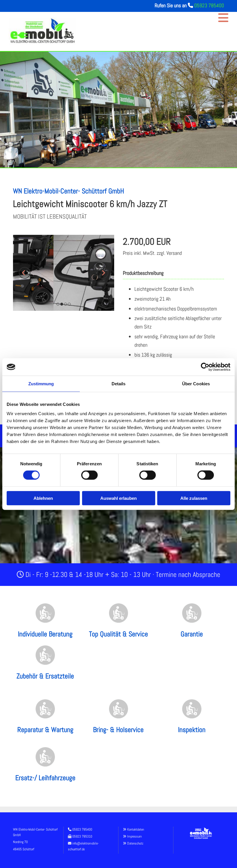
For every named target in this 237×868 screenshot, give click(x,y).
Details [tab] (119, 383)
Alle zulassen (193, 497)
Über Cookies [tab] (196, 383)
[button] (156, 18)
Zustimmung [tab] (41, 383)
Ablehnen (43, 497)
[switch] (89, 475)
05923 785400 (209, 5)
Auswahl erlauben (118, 497)
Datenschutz (135, 843)
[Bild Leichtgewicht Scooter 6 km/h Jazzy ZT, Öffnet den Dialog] (63, 273)
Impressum (134, 836)
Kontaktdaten (135, 829)
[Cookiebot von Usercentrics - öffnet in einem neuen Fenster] (205, 367)
